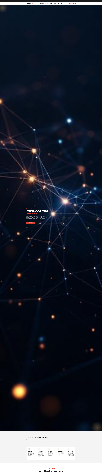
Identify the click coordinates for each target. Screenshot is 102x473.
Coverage (55, 3)
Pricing (51, 3)
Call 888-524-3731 (31, 222)
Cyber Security (47, 3)
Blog (58, 3)
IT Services (42, 3)
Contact (61, 3)
